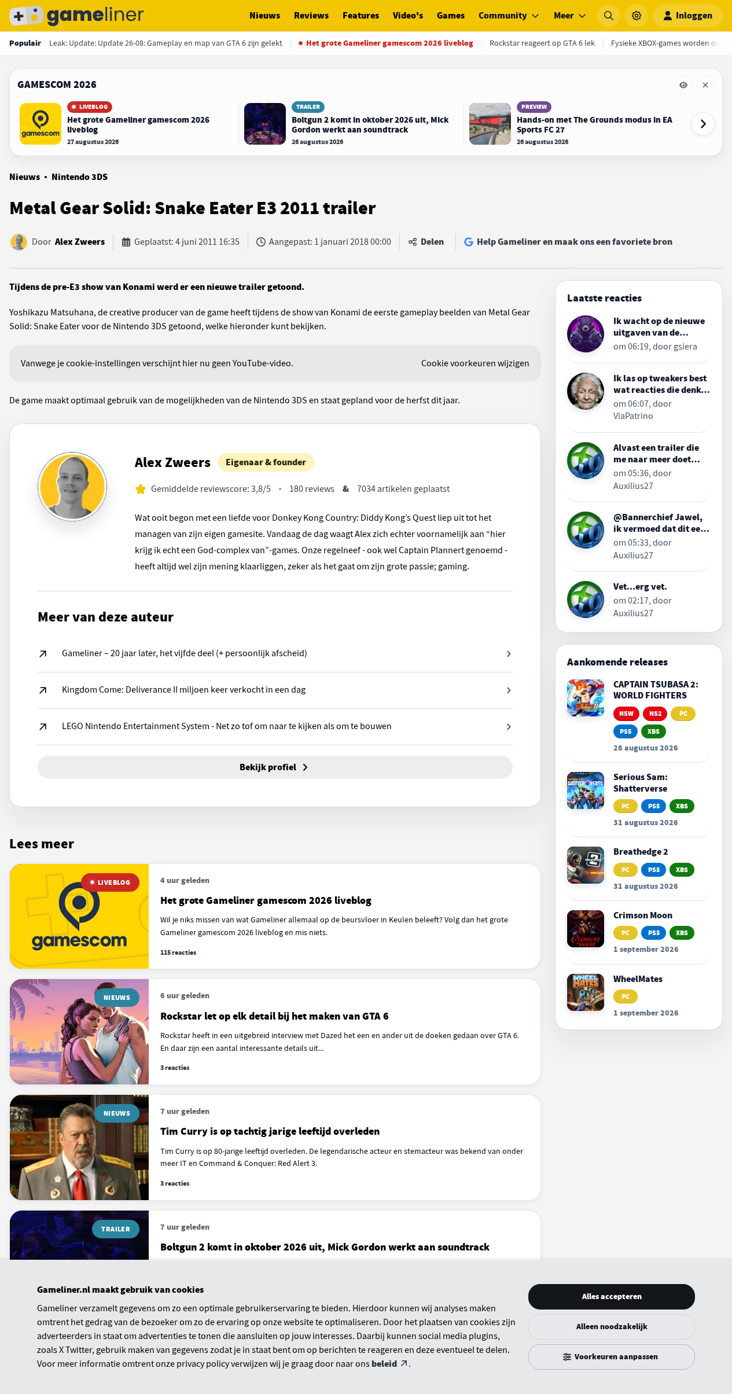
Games (451, 15)
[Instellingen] (636, 15)
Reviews (311, 15)
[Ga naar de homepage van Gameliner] (76, 15)
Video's (408, 15)
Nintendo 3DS (80, 177)
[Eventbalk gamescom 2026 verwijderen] (705, 85)
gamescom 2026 (57, 84)
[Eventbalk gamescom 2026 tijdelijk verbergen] (683, 85)
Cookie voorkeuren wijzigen (475, 363)
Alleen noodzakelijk (612, 1326)
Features (361, 15)
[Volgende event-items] (703, 123)
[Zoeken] (608, 15)
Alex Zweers (80, 242)
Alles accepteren (612, 1296)
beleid (384, 1364)
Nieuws (264, 15)
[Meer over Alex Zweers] (72, 486)
